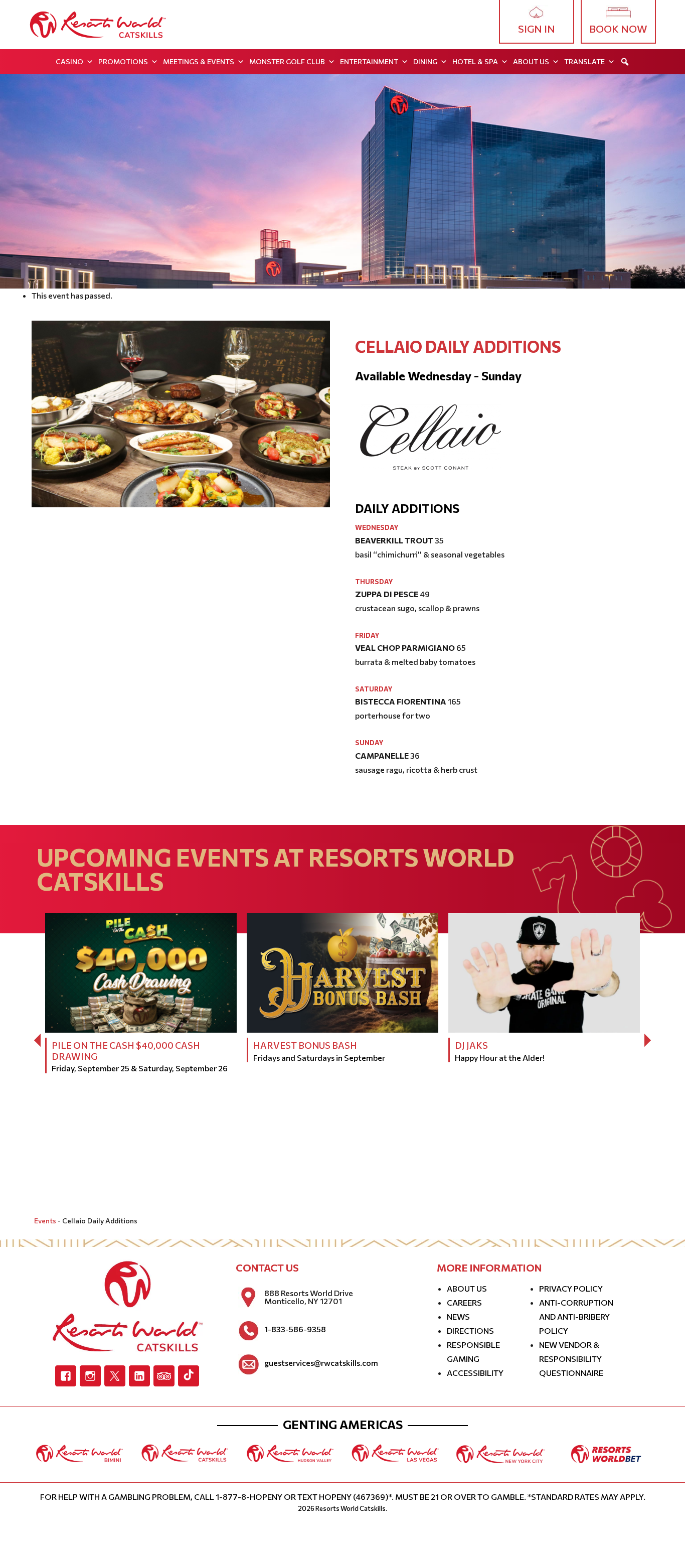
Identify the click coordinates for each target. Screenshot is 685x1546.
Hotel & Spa (475, 61)
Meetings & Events (198, 61)
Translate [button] (584, 61)
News (458, 1316)
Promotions (123, 61)
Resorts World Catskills (350, 1508)
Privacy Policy (571, 1288)
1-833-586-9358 (295, 1329)
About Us (531, 61)
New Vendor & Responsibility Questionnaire (571, 1358)
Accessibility (475, 1372)
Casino (69, 61)
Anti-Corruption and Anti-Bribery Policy (576, 1316)
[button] (624, 61)
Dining (425, 61)
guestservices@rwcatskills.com (321, 1363)
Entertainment (369, 61)
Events (45, 1220)
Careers (464, 1302)
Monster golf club (287, 61)
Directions (470, 1330)
